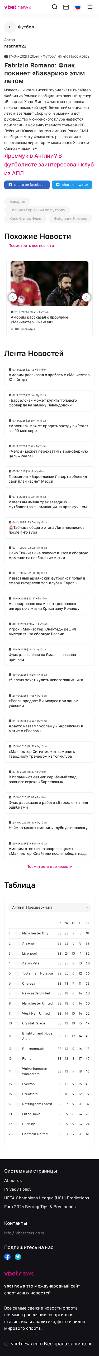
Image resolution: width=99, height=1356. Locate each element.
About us (13, 1180)
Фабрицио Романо (70, 218)
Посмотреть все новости (49, 866)
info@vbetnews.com (24, 1232)
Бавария (17, 201)
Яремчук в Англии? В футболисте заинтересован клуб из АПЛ (49, 164)
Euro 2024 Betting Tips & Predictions (40, 1206)
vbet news (14, 1286)
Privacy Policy (17, 1189)
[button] (10, 27)
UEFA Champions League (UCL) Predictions (46, 1197)
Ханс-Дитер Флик (25, 218)
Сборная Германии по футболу (37, 210)
